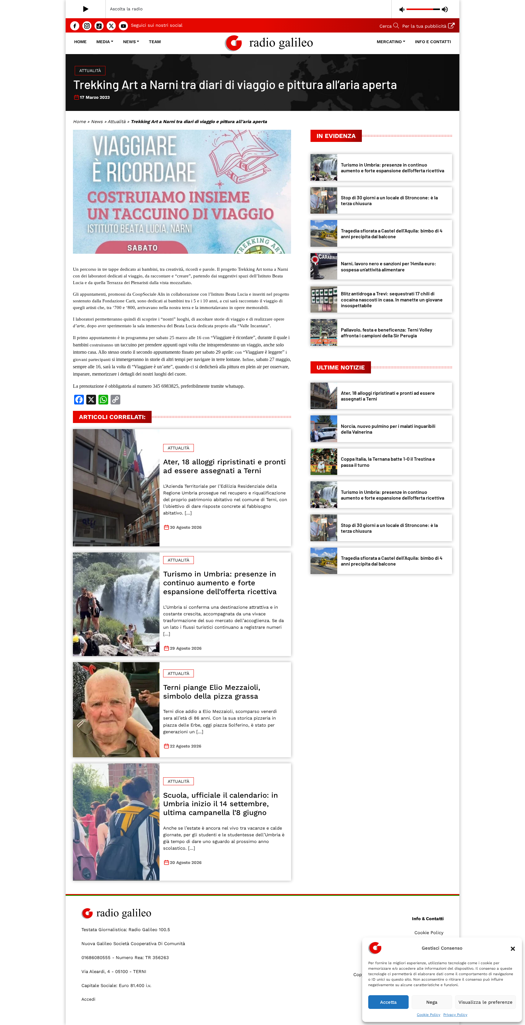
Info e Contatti (433, 41)
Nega (431, 1002)
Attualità (90, 70)
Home (80, 41)
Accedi (88, 999)
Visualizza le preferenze (485, 1002)
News (129, 41)
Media (103, 41)
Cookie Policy (428, 1015)
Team (155, 41)
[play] (85, 9)
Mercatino (389, 41)
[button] (513, 948)
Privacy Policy (455, 1015)
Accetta (388, 1002)
